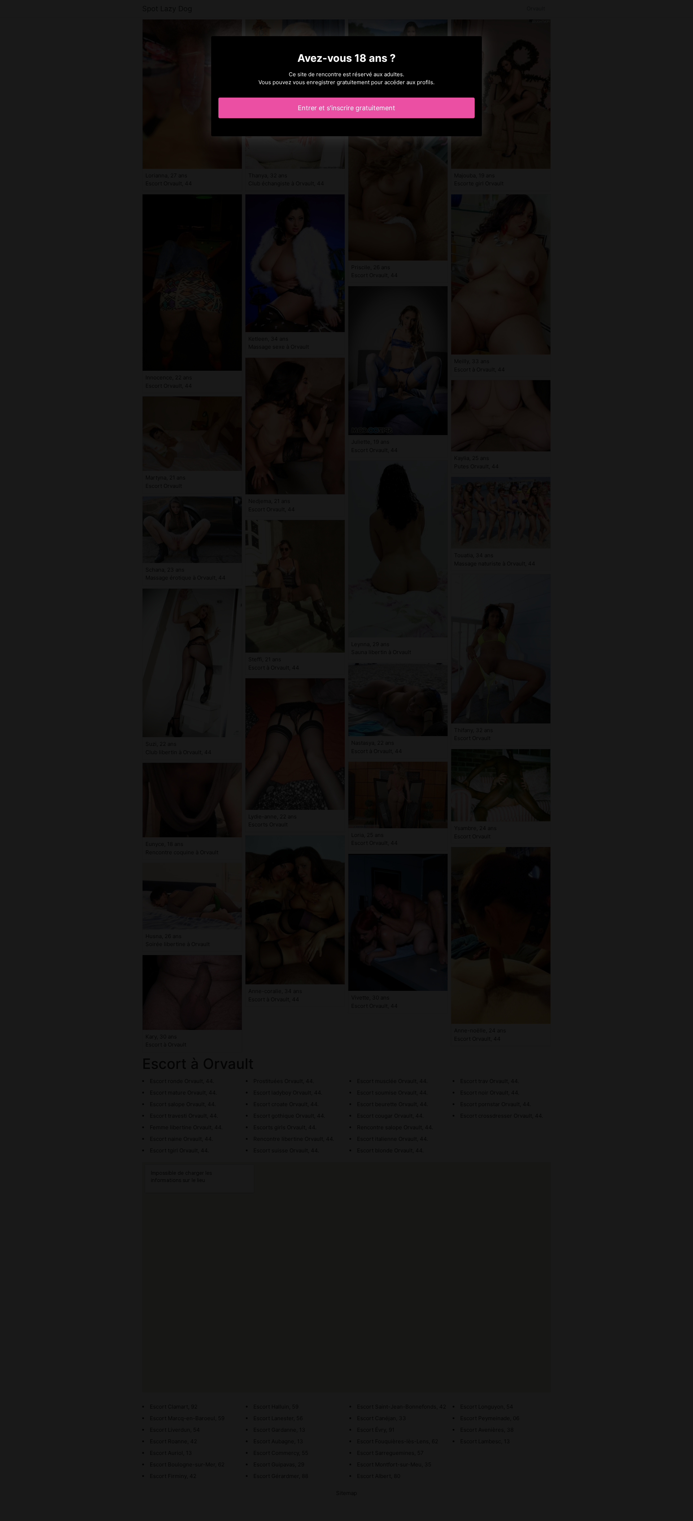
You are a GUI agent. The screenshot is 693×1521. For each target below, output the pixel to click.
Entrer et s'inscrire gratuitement (346, 108)
